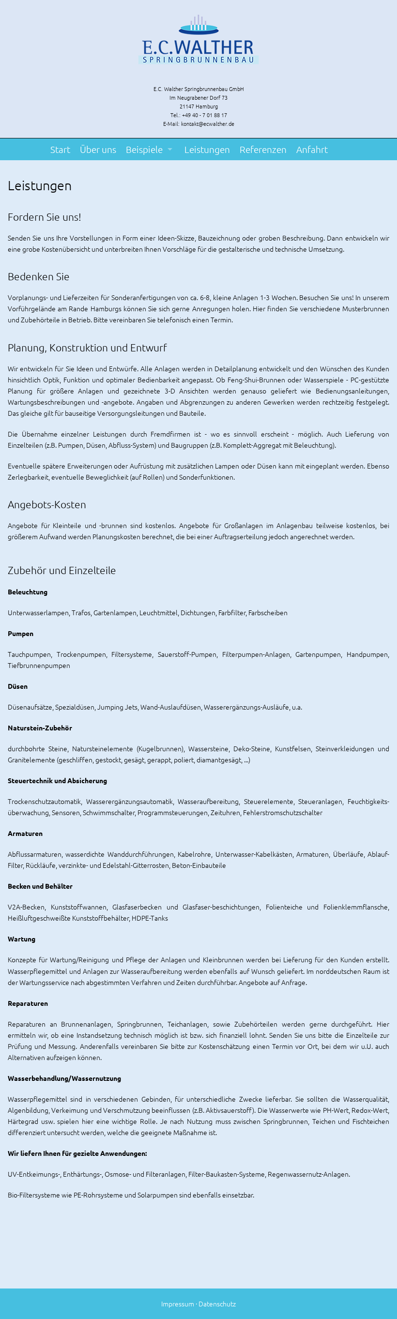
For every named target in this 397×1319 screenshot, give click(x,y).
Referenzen (263, 149)
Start (60, 149)
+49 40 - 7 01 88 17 (204, 115)
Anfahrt (312, 149)
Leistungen (207, 149)
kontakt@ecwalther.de (207, 123)
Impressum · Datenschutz (198, 1303)
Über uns (98, 149)
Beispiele (144, 149)
